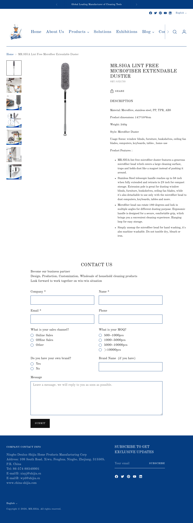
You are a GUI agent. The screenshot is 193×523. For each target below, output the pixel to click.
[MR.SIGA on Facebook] (150, 13)
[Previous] (57, 4)
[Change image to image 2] (13, 85)
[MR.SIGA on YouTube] (165, 13)
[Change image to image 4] (13, 119)
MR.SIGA (33, 509)
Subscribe (157, 463)
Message (36, 377)
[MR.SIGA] (15, 31)
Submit (40, 423)
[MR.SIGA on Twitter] (155, 13)
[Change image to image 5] (13, 137)
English (180, 13)
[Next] (136, 4)
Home (10, 54)
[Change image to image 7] (13, 171)
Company (38, 291)
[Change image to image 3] (13, 102)
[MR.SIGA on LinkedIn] (170, 13)
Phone (103, 310)
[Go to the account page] (182, 32)
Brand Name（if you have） (118, 358)
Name (104, 291)
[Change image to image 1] (13, 67)
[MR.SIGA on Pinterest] (160, 13)
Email (36, 310)
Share (119, 91)
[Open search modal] (174, 32)
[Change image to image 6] (13, 154)
